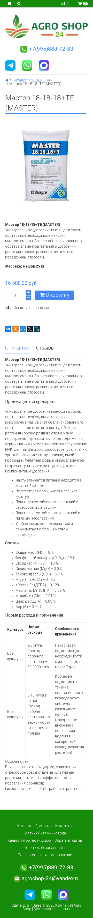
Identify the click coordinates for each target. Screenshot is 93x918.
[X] (30, 329)
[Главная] (7, 80)
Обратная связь (68, 840)
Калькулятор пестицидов (29, 840)
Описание (17, 348)
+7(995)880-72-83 (50, 49)
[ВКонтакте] (8, 329)
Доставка (43, 826)
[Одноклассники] (15, 329)
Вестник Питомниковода (45, 833)
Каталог (20, 80)
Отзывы (45, 348)
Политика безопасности (45, 848)
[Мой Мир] (23, 329)
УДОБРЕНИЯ (41, 80)
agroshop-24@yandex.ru (50, 878)
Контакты (63, 826)
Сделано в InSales (27, 905)
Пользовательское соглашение (45, 855)
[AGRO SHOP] (46, 26)
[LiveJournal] (37, 329)
